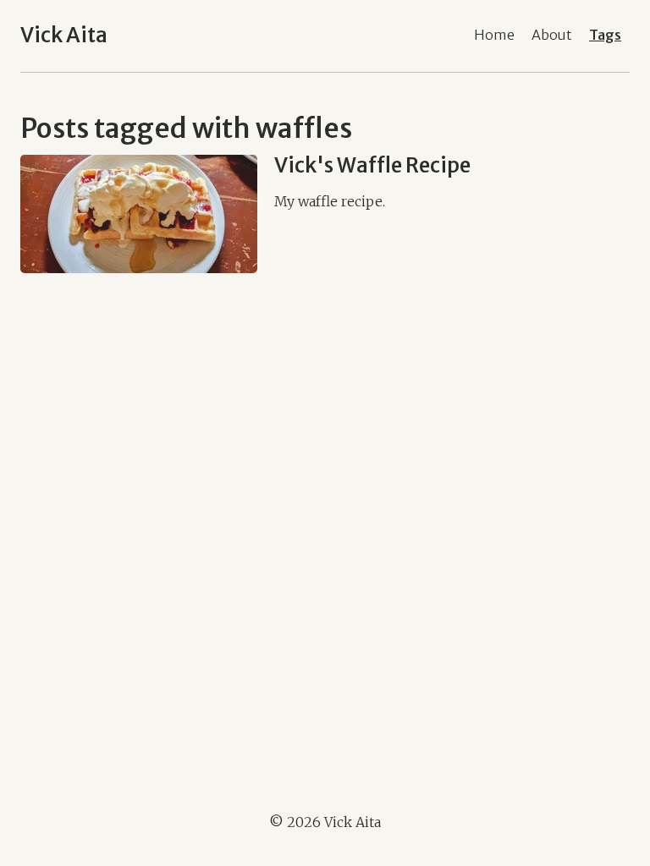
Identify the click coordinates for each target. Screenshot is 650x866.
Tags (605, 34)
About (552, 34)
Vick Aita (63, 35)
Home (494, 34)
